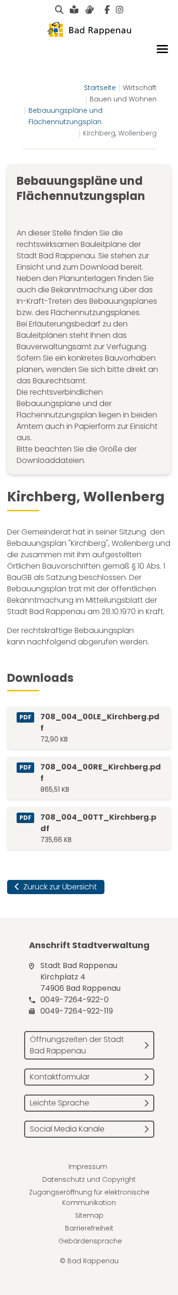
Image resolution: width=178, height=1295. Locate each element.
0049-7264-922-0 (74, 999)
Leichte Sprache (59, 1102)
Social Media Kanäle (67, 1128)
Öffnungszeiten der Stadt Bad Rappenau (77, 1045)
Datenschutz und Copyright (89, 1179)
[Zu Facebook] (107, 10)
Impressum (87, 1166)
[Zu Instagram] (119, 10)
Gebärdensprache (90, 1241)
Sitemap (89, 1215)
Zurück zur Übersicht (59, 886)
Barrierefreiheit (89, 1228)
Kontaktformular (60, 1076)
